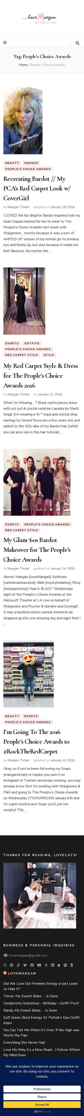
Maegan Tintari (18, 207)
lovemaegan (22, 973)
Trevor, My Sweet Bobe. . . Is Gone (30, 996)
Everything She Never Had (24, 1042)
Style (49, 355)
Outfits (32, 343)
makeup (31, 163)
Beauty (12, 163)
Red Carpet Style (21, 355)
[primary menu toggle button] (5, 42)
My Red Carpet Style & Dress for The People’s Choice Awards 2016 (40, 375)
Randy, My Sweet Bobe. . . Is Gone (30, 1010)
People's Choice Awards (28, 169)
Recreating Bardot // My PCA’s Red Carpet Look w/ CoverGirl (37, 188)
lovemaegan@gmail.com (28, 955)
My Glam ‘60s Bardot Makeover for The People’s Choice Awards (36, 549)
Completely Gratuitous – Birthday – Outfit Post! (41, 1003)
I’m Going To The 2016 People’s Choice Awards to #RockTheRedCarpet (36, 741)
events (12, 343)
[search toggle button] (77, 43)
